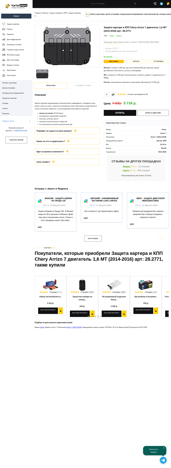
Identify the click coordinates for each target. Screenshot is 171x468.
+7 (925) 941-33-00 (20, 131)
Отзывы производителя (138, 94)
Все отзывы (93, 238)
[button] (162, 239)
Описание (51, 85)
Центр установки (112, 14)
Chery (112, 36)
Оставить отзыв (83, 85)
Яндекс (126, 166)
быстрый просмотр (48, 309)
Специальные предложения (131, 14)
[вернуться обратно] (87, 14)
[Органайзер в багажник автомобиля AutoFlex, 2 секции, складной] (146, 285)
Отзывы (162, 14)
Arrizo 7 (119, 36)
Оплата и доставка (97, 14)
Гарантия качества (151, 14)
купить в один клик (153, 113)
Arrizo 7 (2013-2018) (74, 327)
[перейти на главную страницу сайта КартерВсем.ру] (16, 6)
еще (40, 226)
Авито (126, 170)
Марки (16, 16)
